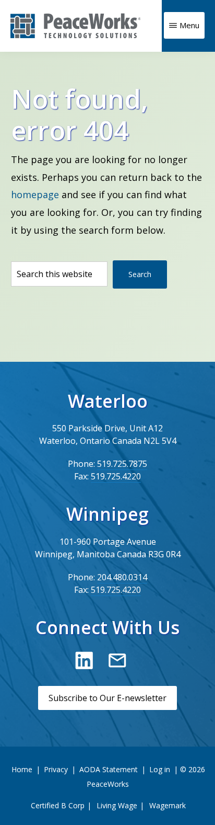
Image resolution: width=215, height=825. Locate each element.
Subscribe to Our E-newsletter (107, 698)
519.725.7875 (122, 463)
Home (21, 769)
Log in (159, 769)
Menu (189, 25)
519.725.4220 (116, 476)
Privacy (56, 769)
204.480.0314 (122, 577)
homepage (35, 194)
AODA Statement (108, 769)
